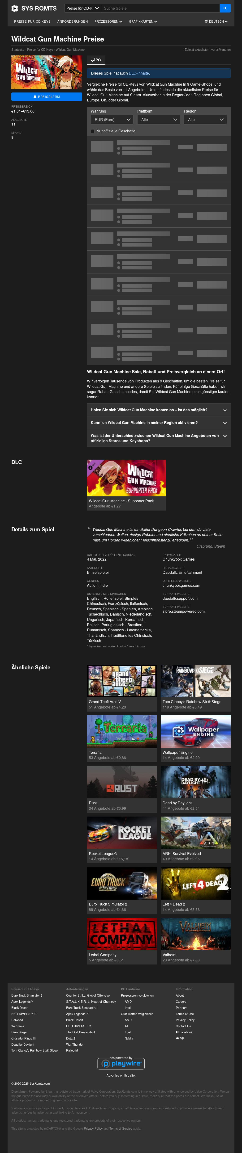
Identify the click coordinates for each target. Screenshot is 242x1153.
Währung (98, 111)
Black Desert (19, 1007)
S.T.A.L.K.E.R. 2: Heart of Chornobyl (91, 1001)
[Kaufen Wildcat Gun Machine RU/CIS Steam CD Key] (159, 262)
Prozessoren (107, 21)
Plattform (144, 111)
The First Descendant (80, 1032)
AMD (128, 1001)
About (180, 995)
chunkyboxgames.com (181, 585)
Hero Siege (18, 1032)
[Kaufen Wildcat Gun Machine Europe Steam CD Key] (159, 239)
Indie (103, 585)
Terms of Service (120, 1128)
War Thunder (74, 1044)
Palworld (17, 1020)
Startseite (34, 8)
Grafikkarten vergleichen (137, 1013)
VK (181, 1038)
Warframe (17, 1026)
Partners (181, 1007)
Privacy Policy (185, 1020)
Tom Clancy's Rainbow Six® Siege (34, 1050)
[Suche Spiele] (225, 8)
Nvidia (129, 1038)
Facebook (185, 1032)
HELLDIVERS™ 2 (23, 1013)
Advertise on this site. (121, 1075)
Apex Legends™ (22, 1001)
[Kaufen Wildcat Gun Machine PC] (159, 284)
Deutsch (216, 21)
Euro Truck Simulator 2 (26, 995)
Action (92, 585)
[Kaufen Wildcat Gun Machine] (159, 147)
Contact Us (183, 1026)
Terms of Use (185, 1013)
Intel (128, 1007)
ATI (127, 1026)
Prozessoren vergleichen (137, 995)
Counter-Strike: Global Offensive (88, 995)
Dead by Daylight (22, 1044)
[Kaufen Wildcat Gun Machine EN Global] (159, 170)
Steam (219, 546)
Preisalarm (48, 96)
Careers (181, 1001)
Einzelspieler (98, 572)
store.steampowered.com (184, 611)
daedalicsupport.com (180, 598)
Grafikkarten (141, 21)
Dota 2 (70, 1038)
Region (190, 111)
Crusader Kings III (23, 1038)
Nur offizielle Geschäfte (115, 131)
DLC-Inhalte (139, 73)
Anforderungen (72, 21)
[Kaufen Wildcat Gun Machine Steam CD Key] (159, 193)
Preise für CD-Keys (32, 21)
